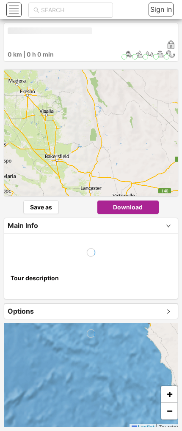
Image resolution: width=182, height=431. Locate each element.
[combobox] (74, 10)
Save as (41, 207)
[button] (13, 9)
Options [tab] (21, 311)
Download (128, 207)
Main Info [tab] (23, 225)
